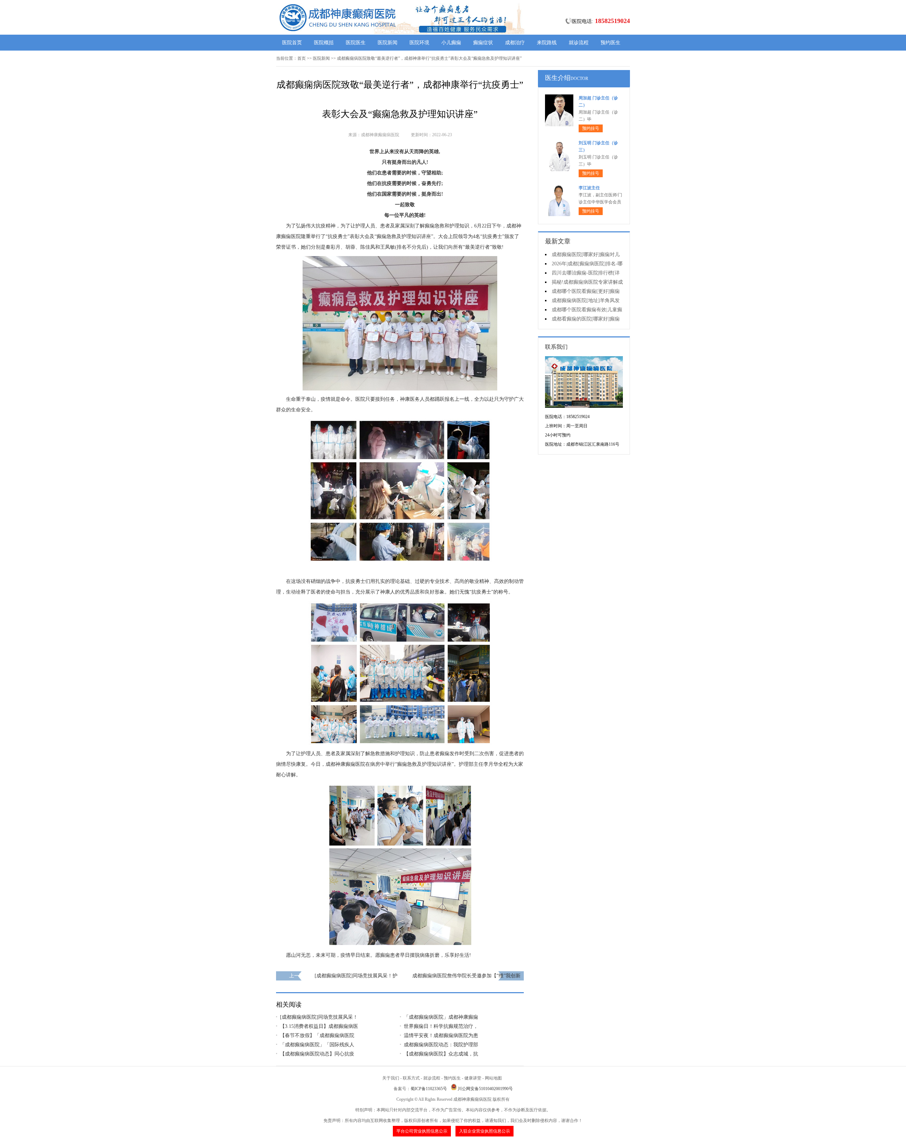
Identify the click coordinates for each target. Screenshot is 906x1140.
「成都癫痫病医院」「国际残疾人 (317, 1044)
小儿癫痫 (451, 42)
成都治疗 (515, 42)
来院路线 (547, 42)
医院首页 (292, 42)
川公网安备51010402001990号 (485, 1088)
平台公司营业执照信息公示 (421, 1131)
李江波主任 (589, 187)
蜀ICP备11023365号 (429, 1088)
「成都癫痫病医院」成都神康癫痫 (441, 1017)
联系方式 (411, 1078)
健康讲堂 (472, 1078)
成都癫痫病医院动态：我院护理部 (441, 1044)
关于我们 (390, 1078)
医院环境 (419, 42)
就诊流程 (579, 42)
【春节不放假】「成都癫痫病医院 (317, 1035)
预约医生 (610, 42)
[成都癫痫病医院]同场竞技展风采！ (319, 1017)
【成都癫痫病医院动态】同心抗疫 (317, 1054)
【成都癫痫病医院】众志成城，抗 (441, 1054)
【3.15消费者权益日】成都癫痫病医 (319, 1026)
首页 (301, 58)
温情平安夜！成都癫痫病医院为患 (441, 1035)
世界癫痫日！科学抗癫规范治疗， (441, 1026)
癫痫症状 (483, 42)
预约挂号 (590, 128)
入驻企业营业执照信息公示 (484, 1131)
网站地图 (493, 1078)
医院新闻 (387, 42)
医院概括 (324, 42)
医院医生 (356, 42)
